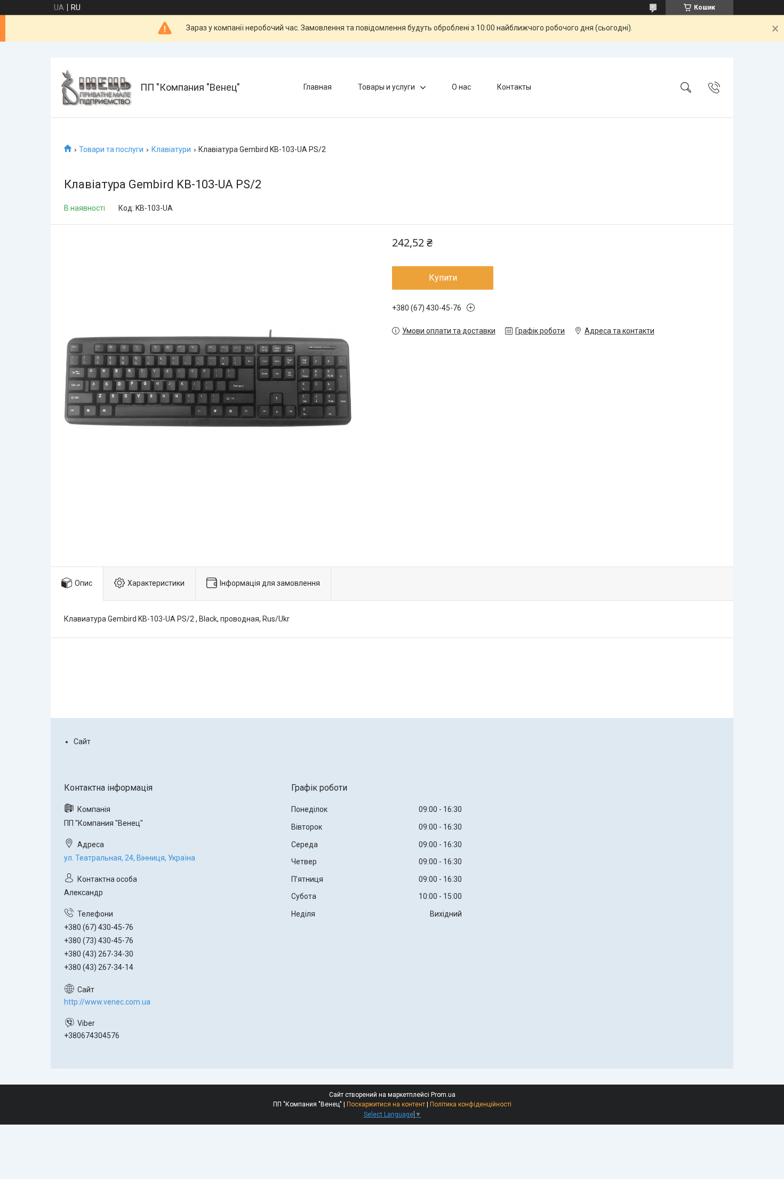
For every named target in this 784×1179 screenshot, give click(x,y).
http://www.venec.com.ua (107, 1002)
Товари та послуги (111, 149)
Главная (317, 87)
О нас (461, 87)
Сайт (82, 741)
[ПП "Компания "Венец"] (96, 87)
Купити (443, 278)
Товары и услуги (386, 87)
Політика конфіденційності (470, 1104)
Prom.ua (443, 1094)
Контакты (514, 87)
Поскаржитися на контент (386, 1104)
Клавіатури (171, 149)
